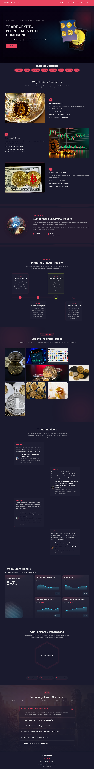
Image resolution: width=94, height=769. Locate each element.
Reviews (53, 70)
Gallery (83, 3)
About (69, 3)
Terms (46, 761)
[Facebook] (49, 758)
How (61, 70)
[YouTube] (47, 758)
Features (62, 3)
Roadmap (76, 3)
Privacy (52, 761)
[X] (44, 758)
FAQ (88, 3)
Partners (69, 70)
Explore (11, 46)
